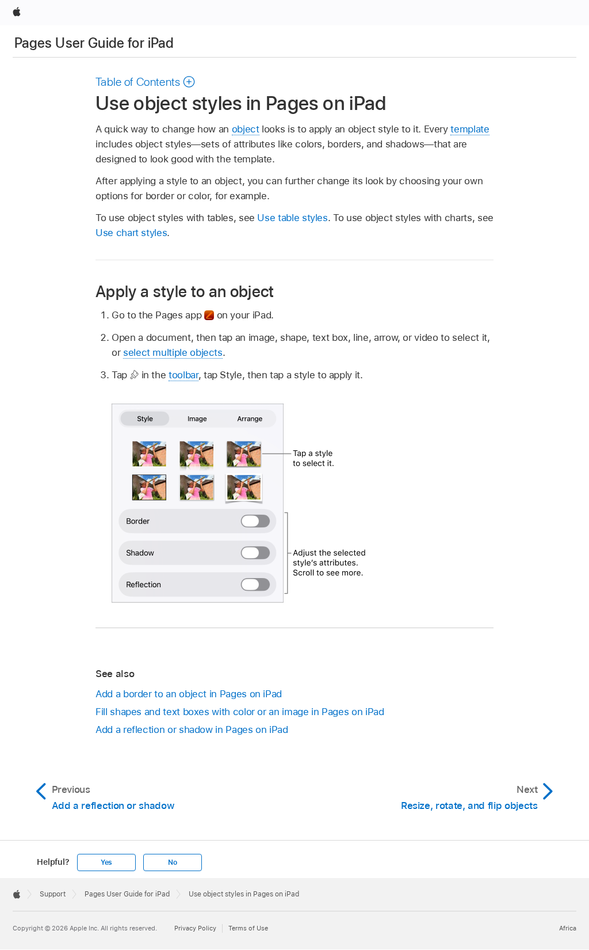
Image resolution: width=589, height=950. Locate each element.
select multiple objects (173, 352)
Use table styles (292, 217)
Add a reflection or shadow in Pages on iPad (191, 729)
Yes (106, 862)
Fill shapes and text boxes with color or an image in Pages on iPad (239, 711)
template (469, 129)
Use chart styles (131, 232)
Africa (567, 928)
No (172, 862)
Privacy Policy (195, 928)
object (245, 129)
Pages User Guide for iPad (94, 43)
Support (53, 894)
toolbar (183, 375)
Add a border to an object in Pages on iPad (188, 694)
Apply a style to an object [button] (184, 291)
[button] (145, 82)
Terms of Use (248, 928)
